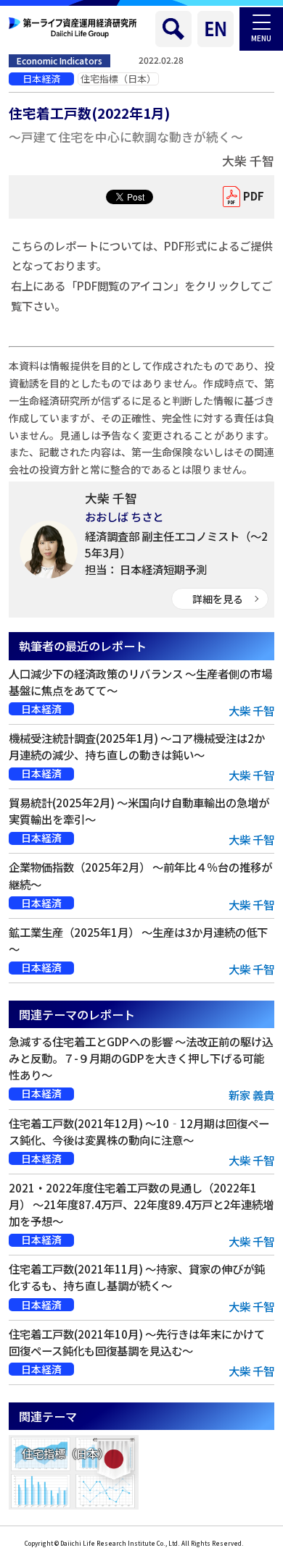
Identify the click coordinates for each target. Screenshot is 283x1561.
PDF (253, 195)
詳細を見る (217, 599)
